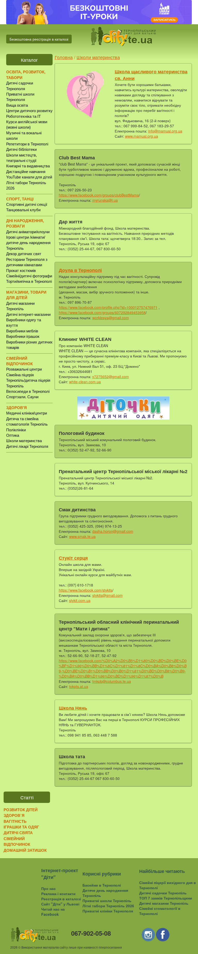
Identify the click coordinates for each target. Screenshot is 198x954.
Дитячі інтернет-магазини (28, 314)
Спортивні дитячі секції (26, 204)
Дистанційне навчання (25, 171)
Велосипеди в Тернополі (28, 391)
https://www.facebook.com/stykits (85, 590)
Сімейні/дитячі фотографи (29, 276)
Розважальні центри (24, 369)
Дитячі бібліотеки (21, 149)
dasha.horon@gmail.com (112, 531)
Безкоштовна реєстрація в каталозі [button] (39, 39)
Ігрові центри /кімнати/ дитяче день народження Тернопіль (28, 243)
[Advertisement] (29, 536)
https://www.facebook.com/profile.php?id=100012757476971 (108, 307)
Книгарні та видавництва (28, 166)
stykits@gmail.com (107, 595)
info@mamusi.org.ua (165, 131)
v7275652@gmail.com (110, 376)
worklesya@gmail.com (110, 317)
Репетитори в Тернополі (27, 144)
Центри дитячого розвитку (29, 110)
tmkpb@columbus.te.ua (111, 681)
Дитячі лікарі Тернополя (27, 446)
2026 (14, 947)
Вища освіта (17, 105)
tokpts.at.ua (78, 686)
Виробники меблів (22, 331)
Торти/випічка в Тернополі (29, 281)
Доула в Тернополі (80, 270)
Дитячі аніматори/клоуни (28, 232)
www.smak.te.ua (82, 536)
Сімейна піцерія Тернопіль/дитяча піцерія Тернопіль (28, 380)
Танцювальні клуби (23, 210)
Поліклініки (16, 430)
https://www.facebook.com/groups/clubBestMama (99, 195)
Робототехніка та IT (23, 116)
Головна (64, 57)
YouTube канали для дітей (29, 177)
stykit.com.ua (79, 600)
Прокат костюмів (21, 270)
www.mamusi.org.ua (141, 136)
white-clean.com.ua (85, 381)
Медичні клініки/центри (26, 413)
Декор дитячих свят (23, 254)
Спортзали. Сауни (22, 397)
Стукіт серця (73, 558)
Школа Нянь (73, 708)
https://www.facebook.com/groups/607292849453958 (102, 312)
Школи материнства (24, 441)
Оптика (12, 435)
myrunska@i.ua (105, 200)
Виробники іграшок (22, 336)
